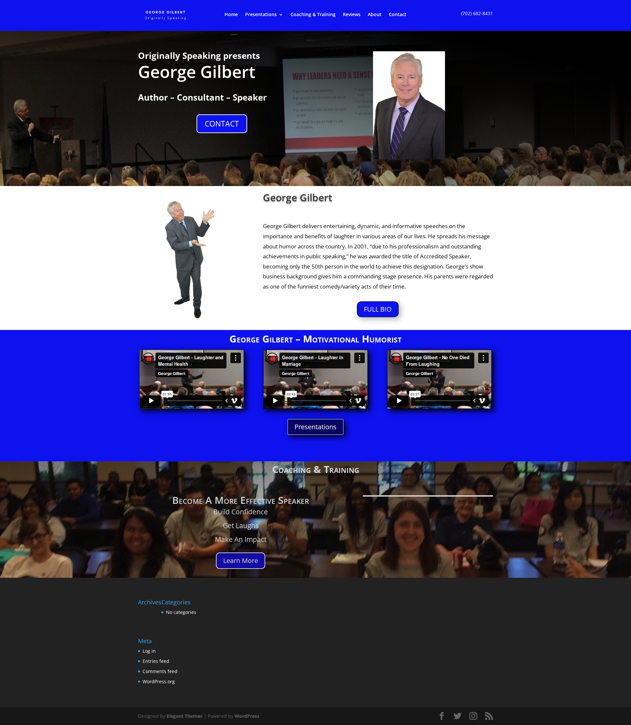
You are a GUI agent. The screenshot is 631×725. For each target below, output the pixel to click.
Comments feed (160, 671)
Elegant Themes (184, 716)
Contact (398, 14)
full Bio (378, 309)
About (375, 14)
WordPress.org (159, 681)
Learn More (240, 560)
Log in (149, 651)
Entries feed (156, 661)
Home (231, 14)
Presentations (261, 14)
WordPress (247, 716)
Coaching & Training (313, 14)
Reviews (352, 14)
